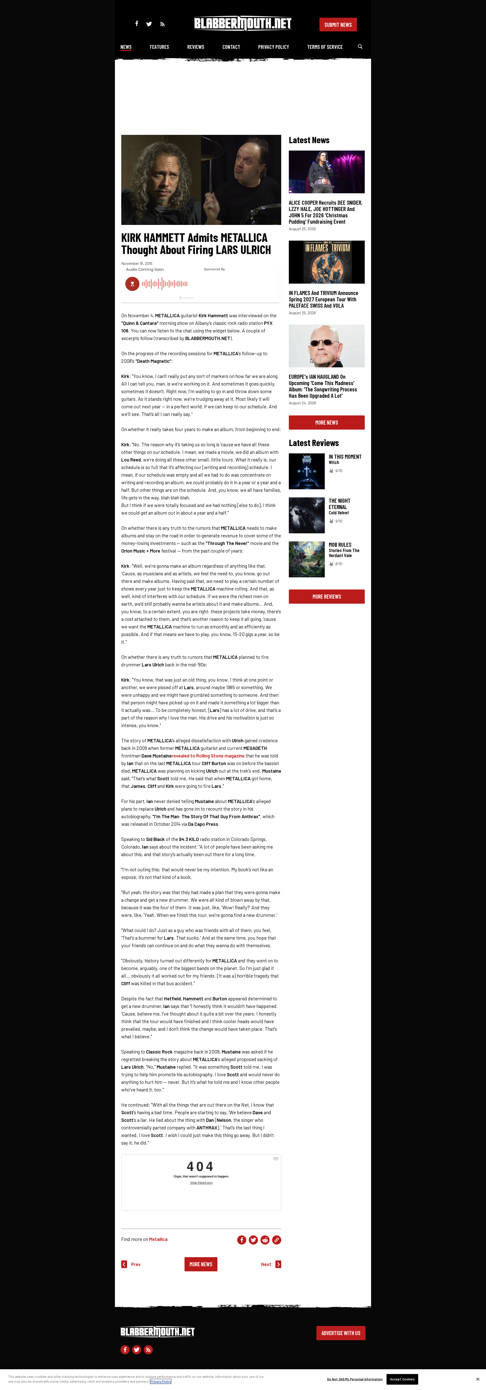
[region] (243, 1379)
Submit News (338, 24)
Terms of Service (325, 47)
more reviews (327, 596)
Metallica (158, 1239)
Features (159, 47)
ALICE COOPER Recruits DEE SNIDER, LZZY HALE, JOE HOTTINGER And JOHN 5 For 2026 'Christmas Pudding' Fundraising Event (325, 212)
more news (326, 422)
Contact (231, 47)
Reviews (195, 47)
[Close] (477, 1379)
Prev (136, 1264)
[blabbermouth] (243, 29)
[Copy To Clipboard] (276, 1240)
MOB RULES (340, 544)
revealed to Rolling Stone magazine (208, 756)
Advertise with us (340, 1333)
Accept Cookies (402, 1379)
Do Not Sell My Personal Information (355, 1379)
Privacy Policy (273, 47)
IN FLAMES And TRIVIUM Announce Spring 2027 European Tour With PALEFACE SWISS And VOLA (323, 299)
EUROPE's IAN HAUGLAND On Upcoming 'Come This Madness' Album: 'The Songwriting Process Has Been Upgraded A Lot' (323, 386)
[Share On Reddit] (265, 1240)
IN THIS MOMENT (345, 456)
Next (266, 1264)
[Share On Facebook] (241, 1240)
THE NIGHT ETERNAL (340, 503)
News (126, 47)
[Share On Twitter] (253, 1240)
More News (201, 1264)
